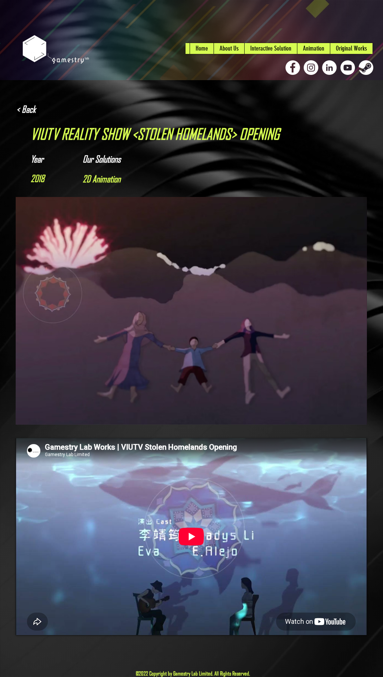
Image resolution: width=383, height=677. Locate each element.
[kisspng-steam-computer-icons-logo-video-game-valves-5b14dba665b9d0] (366, 67)
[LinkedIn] (329, 67)
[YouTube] (347, 67)
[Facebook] (292, 67)
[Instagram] (311, 67)
